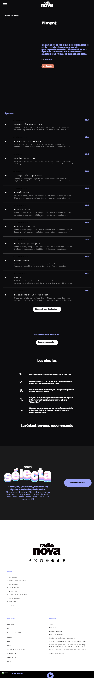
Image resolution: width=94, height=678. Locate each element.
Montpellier (11, 653)
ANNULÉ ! (19, 277)
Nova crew (52, 628)
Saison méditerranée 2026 (16, 649)
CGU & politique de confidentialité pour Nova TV (67, 650)
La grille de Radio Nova (18, 594)
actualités (13, 591)
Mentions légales (55, 631)
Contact (51, 624)
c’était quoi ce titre (17, 580)
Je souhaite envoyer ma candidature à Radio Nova (67, 641)
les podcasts (13, 584)
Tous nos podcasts (46, 342)
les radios (13, 577)
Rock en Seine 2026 (14, 633)
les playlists (14, 588)
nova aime (12, 602)
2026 (8, 641)
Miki (8, 629)
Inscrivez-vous (76, 482)
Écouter (49, 66)
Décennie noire (22, 209)
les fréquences (14, 598)
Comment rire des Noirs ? (28, 124)
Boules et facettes (24, 226)
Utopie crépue (21, 260)
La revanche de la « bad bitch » (32, 295)
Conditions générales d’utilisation (62, 638)
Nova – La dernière (56, 634)
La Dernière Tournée (56, 653)
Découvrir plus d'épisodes (46, 309)
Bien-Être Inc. (22, 192)
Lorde (9, 645)
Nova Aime (10, 625)
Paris (9, 661)
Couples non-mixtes (24, 158)
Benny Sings (11, 657)
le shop (11, 605)
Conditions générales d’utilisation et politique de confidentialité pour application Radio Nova (67, 645)
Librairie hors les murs (27, 141)
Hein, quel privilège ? (27, 243)
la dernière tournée (16, 609)
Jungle (9, 637)
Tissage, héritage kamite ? (29, 175)
